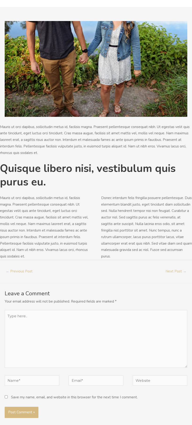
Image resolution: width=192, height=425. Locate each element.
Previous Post (19, 271)
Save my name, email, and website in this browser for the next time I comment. (74, 397)
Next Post (176, 271)
